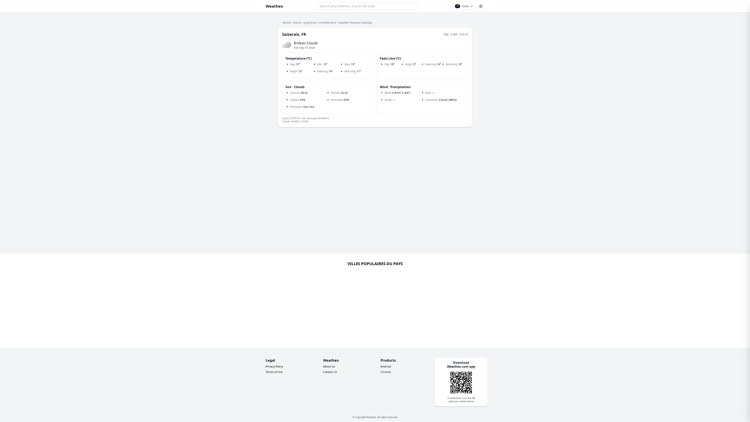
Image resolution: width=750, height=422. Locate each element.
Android (385, 366)
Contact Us (330, 372)
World (287, 22)
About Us (329, 366)
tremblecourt (327, 22)
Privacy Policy (274, 366)
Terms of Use (274, 372)
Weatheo (274, 6)
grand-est (310, 22)
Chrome (385, 372)
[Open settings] (480, 6)
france (297, 22)
